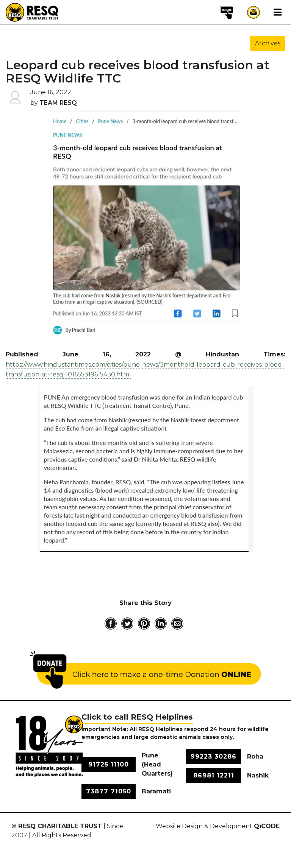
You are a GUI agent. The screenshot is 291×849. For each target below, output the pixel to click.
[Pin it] (144, 623)
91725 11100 (108, 764)
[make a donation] (226, 12)
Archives (267, 43)
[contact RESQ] (253, 12)
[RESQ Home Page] (32, 12)
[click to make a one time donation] (145, 670)
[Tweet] (127, 623)
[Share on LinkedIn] (161, 623)
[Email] (177, 623)
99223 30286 (213, 756)
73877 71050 (108, 791)
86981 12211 (213, 775)
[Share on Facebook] (111, 623)
